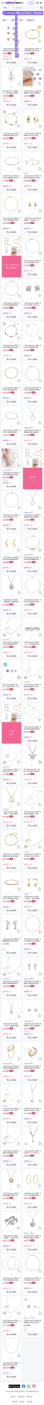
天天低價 (16, 30)
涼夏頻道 (16, 34)
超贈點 (39, 13)
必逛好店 (16, 39)
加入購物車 (12, 62)
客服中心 (13, 1396)
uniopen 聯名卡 (25, 13)
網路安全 (15, 1402)
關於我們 (21, 1396)
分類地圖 (29, 1402)
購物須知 (29, 1396)
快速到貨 (16, 26)
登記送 (16, 17)
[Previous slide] (3, 34)
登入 (31, 3)
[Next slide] (19, 34)
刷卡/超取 (16, 43)
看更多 (16, 55)
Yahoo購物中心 (14, 2)
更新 (36, 1391)
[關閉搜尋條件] (13, 8)
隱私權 (22, 1402)
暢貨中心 (16, 22)
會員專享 (16, 47)
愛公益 (16, 51)
